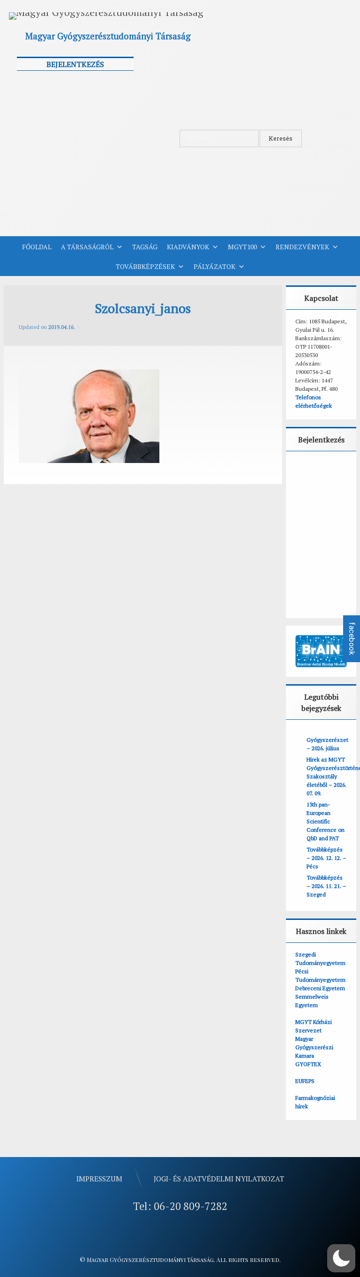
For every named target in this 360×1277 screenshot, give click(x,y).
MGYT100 (242, 246)
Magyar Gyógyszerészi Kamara (314, 1047)
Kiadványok (188, 246)
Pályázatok (214, 266)
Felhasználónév (46, 83)
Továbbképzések (145, 266)
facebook (351, 638)
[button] (341, 1258)
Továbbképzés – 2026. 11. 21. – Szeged (326, 886)
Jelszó (30, 124)
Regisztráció (107, 195)
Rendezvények (302, 246)
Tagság (145, 246)
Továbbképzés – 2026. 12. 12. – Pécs (326, 858)
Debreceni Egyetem (320, 988)
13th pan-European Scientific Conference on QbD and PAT (326, 821)
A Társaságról (87, 246)
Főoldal (37, 246)
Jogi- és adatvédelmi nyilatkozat (219, 1178)
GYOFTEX (308, 1064)
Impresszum (99, 1178)
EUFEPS (305, 1080)
